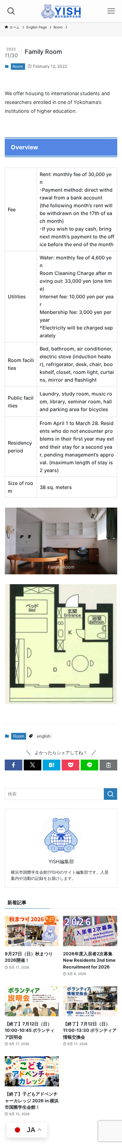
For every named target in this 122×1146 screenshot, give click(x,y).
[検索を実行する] (110, 794)
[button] (13, 765)
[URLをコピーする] (108, 765)
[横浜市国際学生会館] (61, 11)
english (43, 736)
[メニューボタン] (111, 11)
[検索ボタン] (11, 11)
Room (18, 66)
